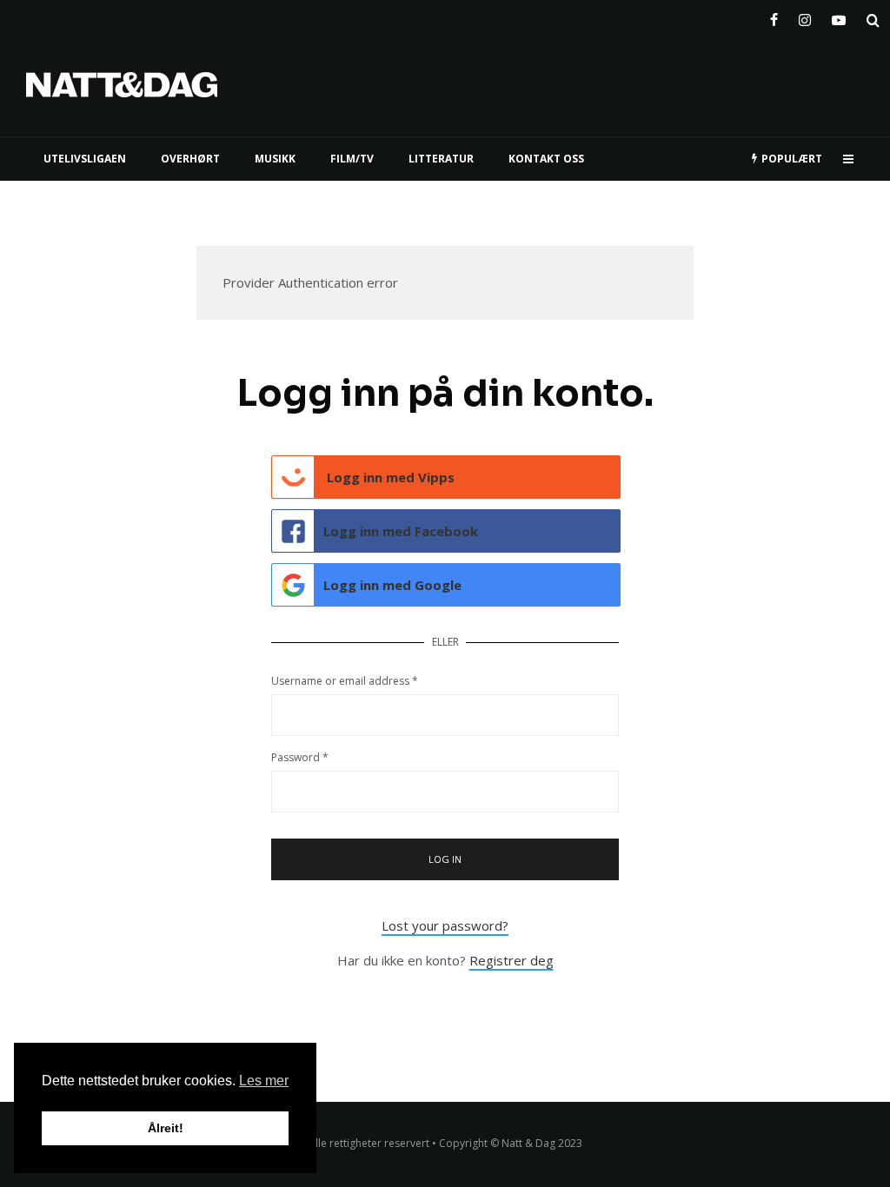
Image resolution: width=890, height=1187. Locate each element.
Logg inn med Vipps (389, 477)
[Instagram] (804, 16)
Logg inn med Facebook (400, 531)
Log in (445, 858)
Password (300, 757)
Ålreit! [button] (165, 1128)
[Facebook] (774, 16)
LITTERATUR (441, 158)
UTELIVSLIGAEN (84, 158)
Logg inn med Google (392, 585)
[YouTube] (838, 16)
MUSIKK (275, 158)
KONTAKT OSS (546, 158)
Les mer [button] (264, 1080)
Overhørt (190, 158)
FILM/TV (352, 158)
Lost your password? (445, 925)
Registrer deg (511, 960)
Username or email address (344, 680)
